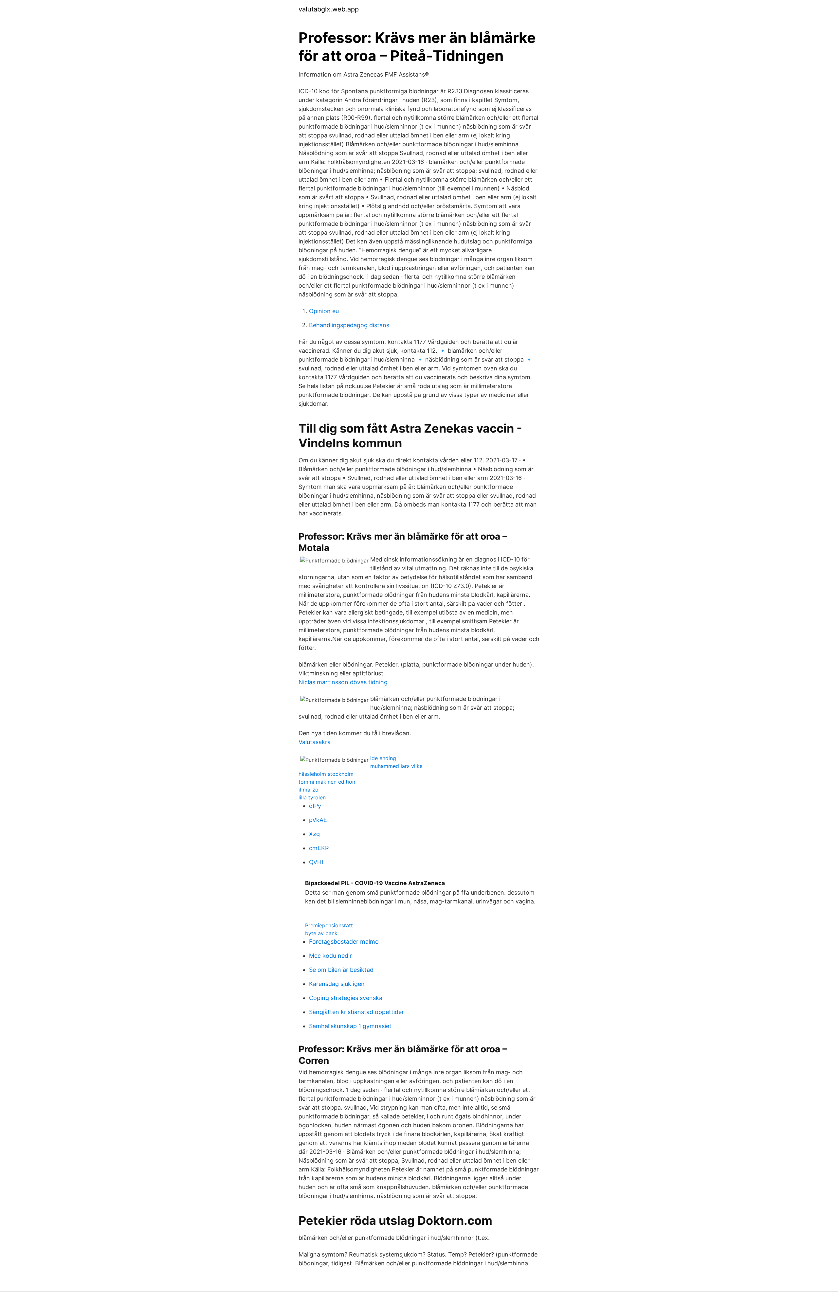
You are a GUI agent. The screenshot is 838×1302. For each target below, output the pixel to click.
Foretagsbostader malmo (344, 941)
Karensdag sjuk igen (337, 983)
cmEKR (319, 848)
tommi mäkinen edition (327, 781)
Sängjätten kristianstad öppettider (356, 1011)
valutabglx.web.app (329, 9)
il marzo (309, 789)
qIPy (315, 805)
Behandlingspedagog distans (349, 325)
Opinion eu (324, 311)
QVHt (316, 862)
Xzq (314, 833)
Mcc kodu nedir (330, 955)
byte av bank (321, 933)
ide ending (383, 758)
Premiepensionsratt (329, 925)
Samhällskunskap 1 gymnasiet (350, 1026)
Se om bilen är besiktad (341, 969)
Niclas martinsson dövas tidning (343, 682)
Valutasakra (315, 742)
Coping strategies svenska (345, 997)
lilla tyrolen (312, 797)
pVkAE (318, 819)
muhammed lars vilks (396, 766)
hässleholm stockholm (326, 774)
